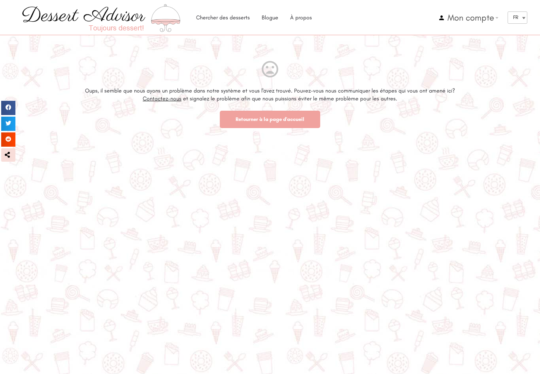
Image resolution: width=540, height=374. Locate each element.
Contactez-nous (162, 98)
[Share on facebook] (8, 108)
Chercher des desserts (223, 17)
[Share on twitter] (8, 124)
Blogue (270, 17)
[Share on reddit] (8, 139)
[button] (8, 155)
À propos (301, 17)
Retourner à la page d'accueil (270, 119)
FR (515, 17)
